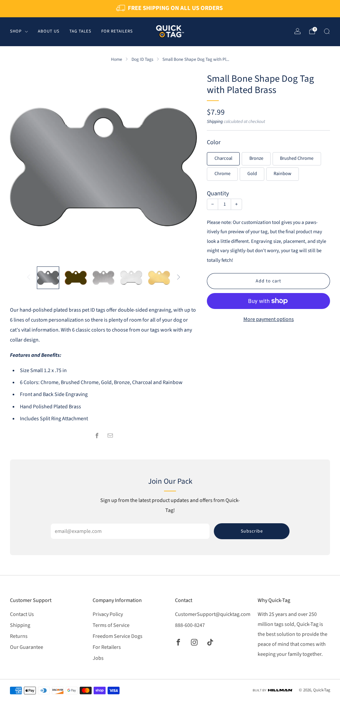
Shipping (215, 121)
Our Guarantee (26, 647)
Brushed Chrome (296, 158)
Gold (252, 173)
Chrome (222, 173)
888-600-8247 (190, 625)
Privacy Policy (108, 614)
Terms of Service (111, 625)
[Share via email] (110, 436)
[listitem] (170, 8)
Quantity (218, 193)
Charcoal (223, 158)
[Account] (297, 31)
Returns (19, 636)
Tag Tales (80, 31)
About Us (48, 31)
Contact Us (22, 614)
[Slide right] (178, 277)
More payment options (268, 319)
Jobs (98, 658)
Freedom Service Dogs (117, 636)
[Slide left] (28, 277)
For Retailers (117, 31)
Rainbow (282, 173)
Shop (16, 31)
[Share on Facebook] (97, 436)
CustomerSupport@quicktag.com (212, 614)
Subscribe (252, 531)
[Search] (326, 31)
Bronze (256, 158)
